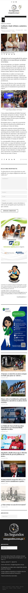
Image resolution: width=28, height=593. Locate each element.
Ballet (25, 30)
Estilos (14, 588)
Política (3, 586)
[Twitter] (14, 1)
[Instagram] (16, 1)
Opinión (10, 588)
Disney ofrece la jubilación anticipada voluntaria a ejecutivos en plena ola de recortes (14, 400)
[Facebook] (12, 1)
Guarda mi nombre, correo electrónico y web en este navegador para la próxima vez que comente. (13, 204)
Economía (8, 586)
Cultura (13, 31)
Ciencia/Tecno (5, 588)
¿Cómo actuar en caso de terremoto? (13, 505)
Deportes (21, 586)
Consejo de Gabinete (6, 31)
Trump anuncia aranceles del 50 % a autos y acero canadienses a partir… (13, 480)
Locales (8, 23)
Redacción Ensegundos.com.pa (7, 30)
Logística (4, 589)
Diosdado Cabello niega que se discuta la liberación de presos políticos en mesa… (14, 454)
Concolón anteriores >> (22, 297)
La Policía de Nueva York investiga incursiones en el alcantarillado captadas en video (12, 427)
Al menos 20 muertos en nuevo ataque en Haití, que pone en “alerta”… (14, 374)
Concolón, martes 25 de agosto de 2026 (10, 290)
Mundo (17, 586)
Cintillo (3, 23)
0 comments (24, 159)
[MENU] (3, 19)
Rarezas (19, 588)
